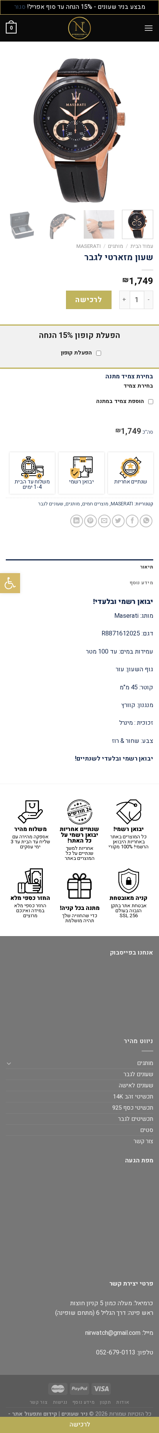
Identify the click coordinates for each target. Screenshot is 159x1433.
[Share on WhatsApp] (146, 521)
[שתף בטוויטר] (118, 521)
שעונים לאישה (136, 1085)
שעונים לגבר (50, 503)
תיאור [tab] (146, 567)
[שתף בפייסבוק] (132, 521)
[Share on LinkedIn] (76, 521)
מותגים (115, 246)
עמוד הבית (141, 246)
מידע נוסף (84, 1402)
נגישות (60, 1402)
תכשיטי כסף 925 (132, 1108)
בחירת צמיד (138, 386)
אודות (122, 1402)
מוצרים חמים (95, 503)
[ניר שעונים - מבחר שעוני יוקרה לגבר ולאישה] (79, 28)
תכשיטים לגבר (135, 1119)
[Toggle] (9, 1063)
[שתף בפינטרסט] (90, 521)
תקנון (105, 1402)
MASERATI (88, 246)
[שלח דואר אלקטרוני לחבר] (104, 521)
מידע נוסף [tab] (141, 582)
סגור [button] (19, 7)
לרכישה (88, 299)
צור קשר (143, 1141)
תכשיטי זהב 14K (133, 1096)
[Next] (13, 130)
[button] (10, 583)
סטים (146, 1130)
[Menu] (148, 27)
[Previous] (140, 130)
